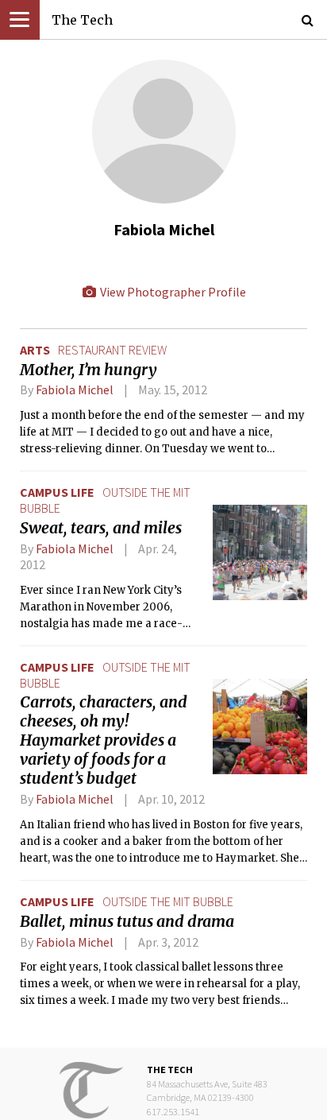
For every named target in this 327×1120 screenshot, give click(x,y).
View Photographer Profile (172, 292)
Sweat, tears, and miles (101, 527)
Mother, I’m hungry (88, 369)
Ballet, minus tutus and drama (127, 921)
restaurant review (112, 350)
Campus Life (57, 492)
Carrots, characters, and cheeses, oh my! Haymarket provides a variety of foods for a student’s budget (103, 740)
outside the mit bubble (167, 901)
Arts (35, 350)
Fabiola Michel (74, 389)
